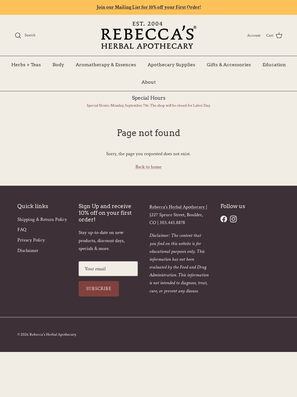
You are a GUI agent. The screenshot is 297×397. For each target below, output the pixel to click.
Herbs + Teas (26, 64)
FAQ (21, 229)
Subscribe (98, 289)
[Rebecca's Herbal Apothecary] (148, 35)
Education (274, 64)
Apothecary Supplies (171, 64)
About (149, 82)
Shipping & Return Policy (42, 219)
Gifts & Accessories (229, 64)
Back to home (148, 167)
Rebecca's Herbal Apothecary (53, 334)
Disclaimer (27, 250)
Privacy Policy (31, 240)
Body (58, 64)
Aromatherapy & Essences (106, 64)
